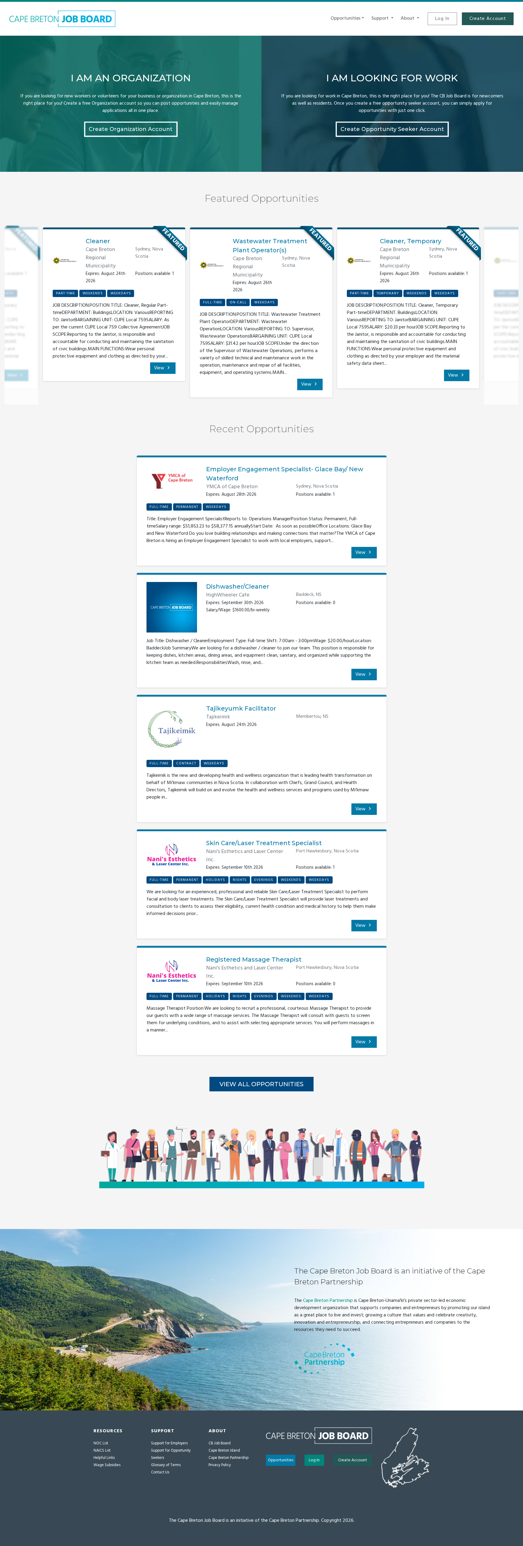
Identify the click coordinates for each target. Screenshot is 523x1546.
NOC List (101, 1443)
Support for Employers (169, 1443)
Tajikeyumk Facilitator (241, 708)
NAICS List (102, 1450)
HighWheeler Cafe (227, 595)
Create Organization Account (131, 129)
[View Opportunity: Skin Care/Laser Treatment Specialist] (171, 857)
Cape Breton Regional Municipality (101, 258)
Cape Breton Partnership (328, 1301)
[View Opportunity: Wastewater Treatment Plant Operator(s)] (212, 265)
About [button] (408, 18)
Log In (442, 19)
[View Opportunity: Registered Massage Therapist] (171, 974)
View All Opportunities (261, 1084)
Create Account (487, 19)
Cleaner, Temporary (410, 241)
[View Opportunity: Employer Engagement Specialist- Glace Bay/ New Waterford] (171, 484)
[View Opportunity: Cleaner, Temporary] (359, 260)
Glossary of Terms (166, 1465)
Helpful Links (104, 1458)
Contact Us (160, 1472)
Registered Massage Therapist (253, 959)
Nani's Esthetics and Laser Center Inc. (244, 856)
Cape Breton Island (224, 1450)
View (160, 368)
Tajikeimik (218, 717)
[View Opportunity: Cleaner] (65, 260)
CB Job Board (220, 1443)
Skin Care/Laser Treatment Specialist (264, 843)
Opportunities (280, 1460)
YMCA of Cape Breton (232, 487)
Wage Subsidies (107, 1465)
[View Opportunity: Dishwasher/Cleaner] (171, 609)
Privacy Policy (220, 1465)
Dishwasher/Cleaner (237, 586)
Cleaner (98, 241)
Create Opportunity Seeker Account (392, 129)
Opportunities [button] (345, 18)
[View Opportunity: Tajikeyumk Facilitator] (171, 732)
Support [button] (380, 18)
